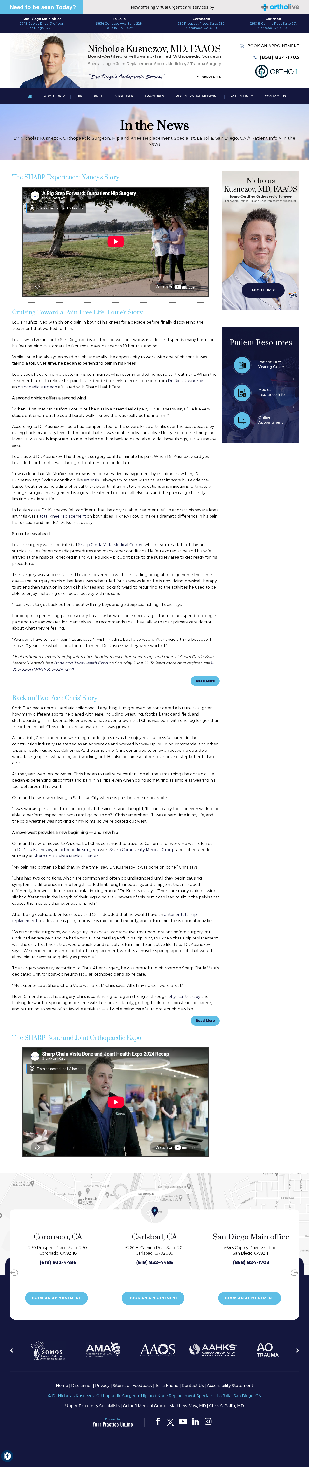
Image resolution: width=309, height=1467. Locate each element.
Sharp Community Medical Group (142, 850)
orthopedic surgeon (37, 387)
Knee (98, 96)
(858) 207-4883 (251, 1262)
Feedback (142, 1386)
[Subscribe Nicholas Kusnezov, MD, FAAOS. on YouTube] (183, 1422)
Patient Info (241, 96)
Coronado (201, 19)
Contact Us (275, 96)
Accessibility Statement (230, 1386)
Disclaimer (81, 1386)
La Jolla (119, 19)
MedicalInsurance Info (271, 392)
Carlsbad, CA (58, 1237)
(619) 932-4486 (58, 1262)
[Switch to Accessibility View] (7, 1456)
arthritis (91, 480)
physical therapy (184, 996)
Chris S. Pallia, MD (226, 1406)
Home (30, 96)
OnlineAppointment (270, 420)
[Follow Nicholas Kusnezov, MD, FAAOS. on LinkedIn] (195, 1422)
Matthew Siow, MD (187, 1406)
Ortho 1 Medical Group (144, 1406)
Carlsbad (273, 19)
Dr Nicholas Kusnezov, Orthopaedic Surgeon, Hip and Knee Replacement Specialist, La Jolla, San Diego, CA (130, 138)
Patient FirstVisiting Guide (271, 364)
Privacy (102, 1386)
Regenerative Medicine (197, 96)
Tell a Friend (167, 1386)
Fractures (154, 96)
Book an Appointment (273, 46)
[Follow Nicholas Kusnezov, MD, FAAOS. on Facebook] (158, 1422)
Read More (205, 681)
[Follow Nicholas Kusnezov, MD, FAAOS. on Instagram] (208, 1422)
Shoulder (124, 96)
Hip (79, 96)
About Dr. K (211, 76)
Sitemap (121, 1386)
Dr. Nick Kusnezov (185, 380)
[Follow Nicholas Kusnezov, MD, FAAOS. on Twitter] (170, 1422)
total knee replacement (63, 516)
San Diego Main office (42, 19)
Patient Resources (261, 343)
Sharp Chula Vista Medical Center (110, 544)
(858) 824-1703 (279, 57)
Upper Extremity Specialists (92, 1406)
